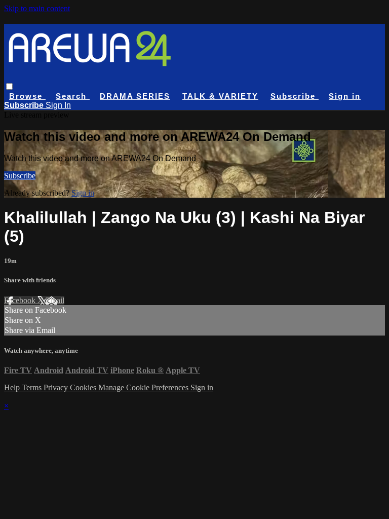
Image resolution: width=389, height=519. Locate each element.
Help (13, 387)
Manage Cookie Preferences (144, 387)
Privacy (57, 387)
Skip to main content (37, 8)
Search (73, 96)
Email (55, 300)
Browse (27, 96)
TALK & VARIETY (220, 96)
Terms (33, 387)
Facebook (20, 300)
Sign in (345, 96)
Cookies (84, 387)
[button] (9, 86)
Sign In (58, 105)
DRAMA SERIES (135, 96)
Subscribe (19, 175)
